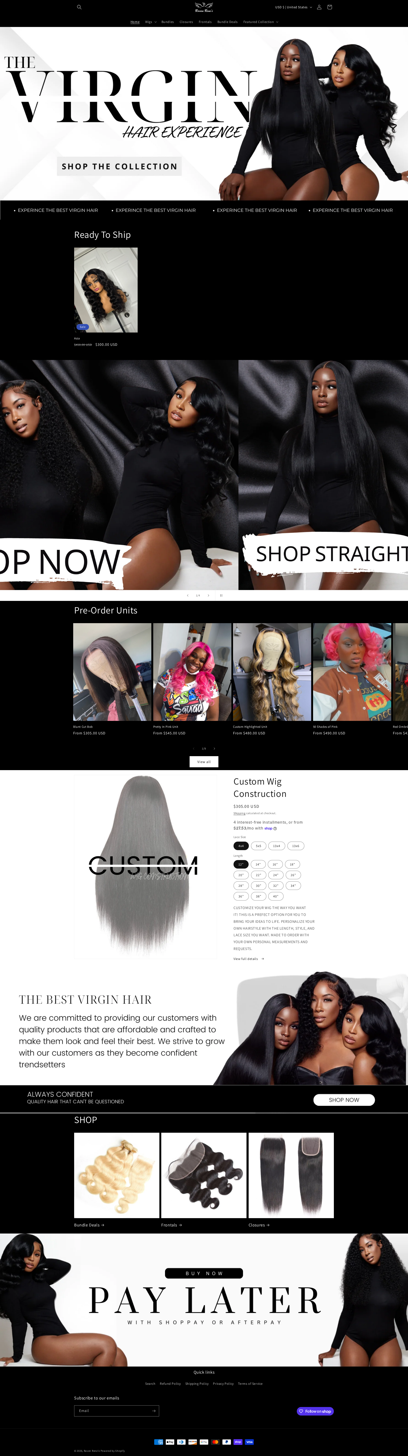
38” (258, 896)
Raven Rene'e (92, 1450)
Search (150, 1383)
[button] (79, 7)
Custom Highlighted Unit (250, 727)
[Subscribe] (154, 1410)
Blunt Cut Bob (83, 727)
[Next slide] (208, 595)
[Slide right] (214, 748)
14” (258, 864)
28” (241, 885)
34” (293, 885)
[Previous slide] (188, 595)
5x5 (258, 846)
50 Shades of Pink (325, 727)
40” (276, 896)
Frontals (169, 1225)
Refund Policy (170, 1383)
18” (292, 864)
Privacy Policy (223, 1383)
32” (276, 885)
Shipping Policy (197, 1383)
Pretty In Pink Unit (165, 727)
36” (241, 896)
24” (276, 875)
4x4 (241, 846)
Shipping (240, 813)
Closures (257, 1225)
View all (204, 761)
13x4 (276, 846)
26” (293, 875)
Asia (77, 338)
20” (241, 875)
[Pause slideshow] (220, 595)
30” (258, 885)
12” (241, 864)
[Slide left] (193, 748)
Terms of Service (250, 1383)
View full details (246, 959)
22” (258, 875)
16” (275, 864)
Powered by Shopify (113, 1450)
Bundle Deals (86, 1225)
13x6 (295, 846)
